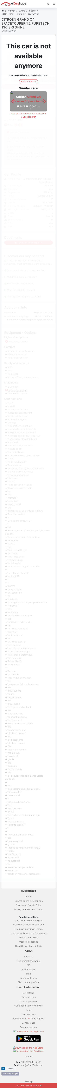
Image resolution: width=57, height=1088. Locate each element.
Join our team (29, 969)
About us (28, 956)
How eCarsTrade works (28, 961)
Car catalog (28, 993)
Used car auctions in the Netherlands (28, 933)
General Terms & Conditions (28, 901)
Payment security (28, 1027)
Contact (29, 1056)
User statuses (28, 1014)
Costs (29, 1010)
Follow (10, 1068)
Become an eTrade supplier (28, 1018)
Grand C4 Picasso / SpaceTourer (19, 12)
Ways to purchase (28, 1001)
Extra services (28, 997)
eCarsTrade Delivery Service (28, 1005)
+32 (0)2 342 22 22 (31, 1062)
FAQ (28, 965)
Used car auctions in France (28, 929)
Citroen (11, 10)
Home (28, 896)
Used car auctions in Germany (28, 924)
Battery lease (28, 1022)
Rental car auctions (28, 937)
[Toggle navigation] (54, 3)
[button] (12, 101)
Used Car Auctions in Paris (28, 946)
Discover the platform (28, 982)
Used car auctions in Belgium (28, 920)
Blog (28, 973)
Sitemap (28, 1081)
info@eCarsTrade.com (32, 1065)
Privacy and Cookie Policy (28, 905)
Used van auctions (28, 941)
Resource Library (28, 978)
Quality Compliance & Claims (28, 909)
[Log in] (49, 3)
